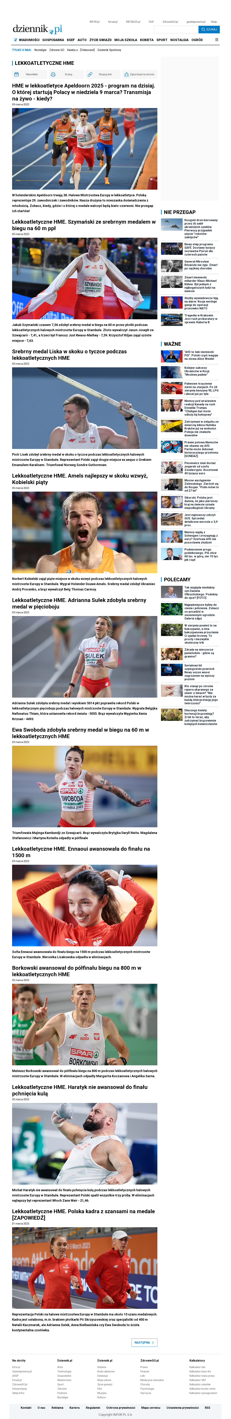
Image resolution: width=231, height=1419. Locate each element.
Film (99, 1388)
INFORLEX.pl (133, 21)
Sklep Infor (18, 1393)
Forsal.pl (17, 1380)
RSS (207, 1407)
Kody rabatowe (106, 1371)
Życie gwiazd (104, 1384)
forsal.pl (112, 21)
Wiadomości (64, 1380)
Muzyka (101, 1393)
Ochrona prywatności (120, 1407)
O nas (41, 1407)
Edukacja (102, 1375)
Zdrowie (62, 1388)
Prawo (144, 1367)
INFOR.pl (94, 21)
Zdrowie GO (56, 50)
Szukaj (211, 29)
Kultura (101, 1397)
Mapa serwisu (150, 1407)
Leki (142, 1375)
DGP (151, 21)
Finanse (144, 1371)
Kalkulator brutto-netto (202, 1388)
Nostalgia (40, 50)
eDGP (15, 1375)
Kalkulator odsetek (200, 1384)
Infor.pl (16, 1367)
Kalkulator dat (197, 1367)
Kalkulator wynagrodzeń (203, 1393)
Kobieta (101, 1367)
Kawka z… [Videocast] (81, 50)
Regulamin (93, 1407)
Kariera (74, 1407)
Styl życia (145, 1393)
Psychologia (147, 1388)
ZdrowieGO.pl (170, 21)
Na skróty (18, 1360)
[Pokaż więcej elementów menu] (216, 40)
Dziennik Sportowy (109, 50)
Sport (60, 1384)
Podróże (62, 1393)
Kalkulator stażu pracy (202, 1375)
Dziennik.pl (64, 1360)
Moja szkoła (104, 1380)
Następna (142, 1342)
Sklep (214, 21)
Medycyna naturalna (152, 1380)
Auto (60, 1367)
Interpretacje (19, 1388)
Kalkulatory (197, 1360)
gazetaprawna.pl (196, 21)
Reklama (57, 1407)
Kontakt (26, 1407)
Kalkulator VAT (197, 1380)
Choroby (145, 1384)
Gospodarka (64, 1375)
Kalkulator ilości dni (200, 1371)
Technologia (64, 1371)
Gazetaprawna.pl (22, 1371)
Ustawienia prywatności (183, 1407)
